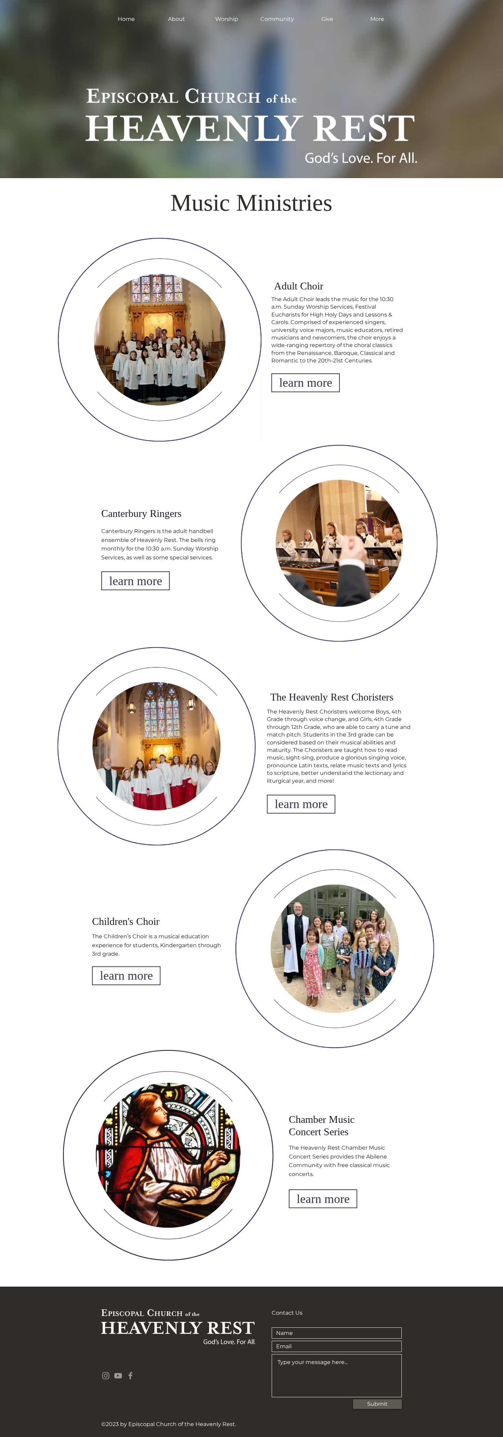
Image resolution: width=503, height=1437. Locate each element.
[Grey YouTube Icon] (118, 1375)
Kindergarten (178, 945)
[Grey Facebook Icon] (130, 1375)
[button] (176, 19)
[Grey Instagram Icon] (106, 1375)
